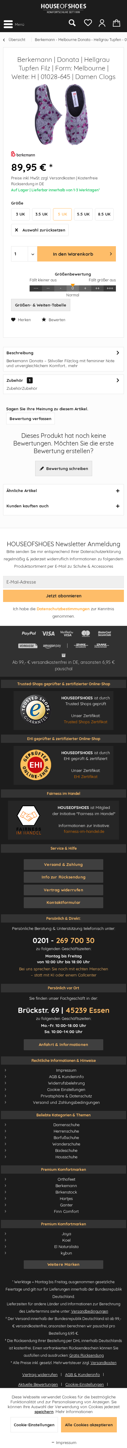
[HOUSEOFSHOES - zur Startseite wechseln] (63, 8)
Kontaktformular (63, 902)
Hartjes (66, 1198)
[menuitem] (13, 24)
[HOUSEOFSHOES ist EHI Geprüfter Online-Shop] (35, 765)
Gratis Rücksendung (86, 1355)
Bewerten (56, 320)
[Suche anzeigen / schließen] (72, 23)
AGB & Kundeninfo (66, 1076)
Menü (19, 24)
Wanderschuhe (66, 1143)
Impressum (66, 1070)
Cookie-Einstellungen (84, 1384)
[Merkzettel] (87, 21)
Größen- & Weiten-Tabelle (40, 305)
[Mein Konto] (102, 22)
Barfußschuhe (66, 1137)
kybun (66, 1253)
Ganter (66, 1204)
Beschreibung (19, 352)
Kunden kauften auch (27, 505)
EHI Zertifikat (85, 776)
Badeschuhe (66, 1150)
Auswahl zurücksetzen (44, 230)
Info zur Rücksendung (63, 876)
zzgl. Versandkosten (58, 178)
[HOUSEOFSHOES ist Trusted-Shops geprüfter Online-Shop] (35, 710)
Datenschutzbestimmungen (63, 608)
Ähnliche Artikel (21, 490)
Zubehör (14, 380)
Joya (66, 1233)
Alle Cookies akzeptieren (89, 1424)
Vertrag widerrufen (63, 889)
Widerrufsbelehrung (66, 1083)
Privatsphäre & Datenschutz (66, 1095)
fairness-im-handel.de (84, 831)
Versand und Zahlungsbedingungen (66, 1102)
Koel (66, 1240)
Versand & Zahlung (63, 864)
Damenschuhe (66, 1124)
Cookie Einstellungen (66, 1089)
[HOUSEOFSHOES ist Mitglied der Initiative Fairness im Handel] (28, 820)
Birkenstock (66, 1192)
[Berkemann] (63, 154)
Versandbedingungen (89, 1311)
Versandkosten (104, 1362)
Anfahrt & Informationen (63, 1044)
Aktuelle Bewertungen (38, 1384)
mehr (72, 365)
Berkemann (66, 1185)
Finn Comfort (66, 1211)
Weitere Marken (63, 1264)
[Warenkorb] (117, 22)
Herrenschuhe (66, 1131)
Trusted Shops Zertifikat (85, 721)
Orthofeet (66, 1179)
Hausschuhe (66, 1156)
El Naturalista (66, 1246)
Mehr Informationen (74, 1411)
